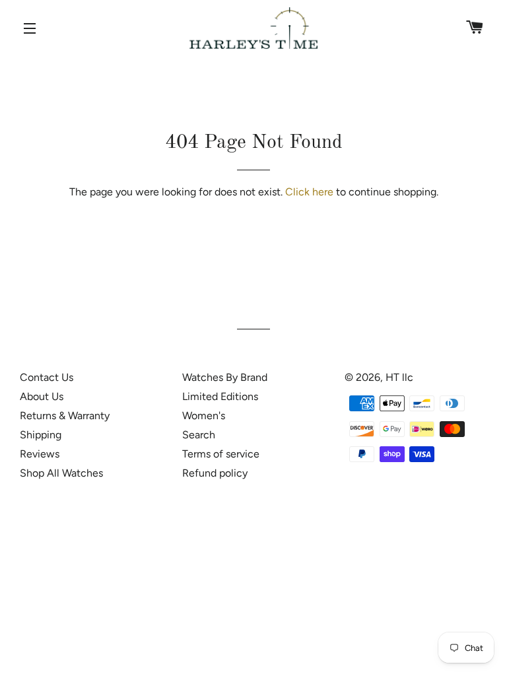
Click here (309, 192)
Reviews (39, 454)
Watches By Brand (224, 377)
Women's (203, 415)
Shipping (40, 434)
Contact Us (46, 377)
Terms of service (220, 454)
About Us (41, 396)
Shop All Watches (61, 473)
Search (198, 434)
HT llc (399, 377)
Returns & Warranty (65, 415)
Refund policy (215, 473)
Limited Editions (220, 396)
